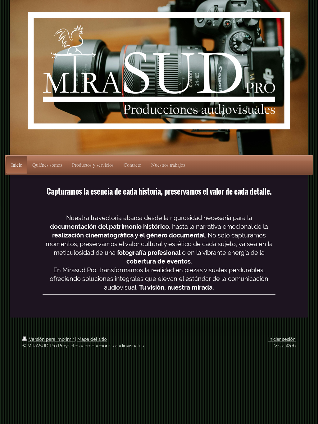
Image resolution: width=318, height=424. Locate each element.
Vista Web (285, 346)
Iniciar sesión (282, 339)
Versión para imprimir (51, 339)
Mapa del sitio (92, 339)
